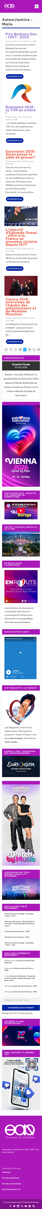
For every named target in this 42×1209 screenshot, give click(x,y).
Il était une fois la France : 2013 (16, 937)
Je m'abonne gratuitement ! (21, 1008)
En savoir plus (14, 76)
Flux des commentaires (11, 1184)
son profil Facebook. (22, 622)
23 (11, 251)
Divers (29, 41)
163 (29, 351)
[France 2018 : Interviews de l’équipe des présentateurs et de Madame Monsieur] (21, 286)
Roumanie (9, 119)
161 (20, 349)
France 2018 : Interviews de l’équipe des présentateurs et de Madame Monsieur (21, 306)
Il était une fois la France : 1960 (17, 931)
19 (11, 321)
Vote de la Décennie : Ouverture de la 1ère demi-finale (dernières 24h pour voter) (19, 923)
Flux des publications (10, 1178)
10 (15, 119)
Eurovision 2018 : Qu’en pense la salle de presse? (21, 154)
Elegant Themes (16, 1202)
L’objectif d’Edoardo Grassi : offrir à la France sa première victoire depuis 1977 (21, 237)
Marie (15, 41)
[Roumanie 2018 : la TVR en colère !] (21, 94)
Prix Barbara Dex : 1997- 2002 (21, 35)
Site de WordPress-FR (11, 1189)
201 (38, 351)
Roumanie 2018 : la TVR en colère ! (21, 110)
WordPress (36, 1202)
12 (34, 41)
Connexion (6, 1172)
